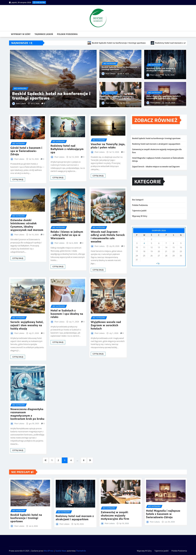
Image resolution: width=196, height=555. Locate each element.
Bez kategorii (137, 199)
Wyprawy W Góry (21, 34)
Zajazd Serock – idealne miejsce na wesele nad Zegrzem (156, 166)
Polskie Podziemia (67, 34)
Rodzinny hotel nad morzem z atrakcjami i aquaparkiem (160, 69)
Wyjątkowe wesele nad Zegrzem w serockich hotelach (106, 324)
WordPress (48, 550)
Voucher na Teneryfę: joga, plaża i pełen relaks (108, 145)
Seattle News (60, 550)
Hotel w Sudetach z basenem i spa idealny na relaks (67, 313)
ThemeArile (81, 550)
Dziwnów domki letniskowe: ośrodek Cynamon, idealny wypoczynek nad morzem (26, 224)
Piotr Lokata (52, 96)
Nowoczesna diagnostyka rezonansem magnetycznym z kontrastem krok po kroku (27, 413)
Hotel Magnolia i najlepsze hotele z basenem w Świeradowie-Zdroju (80, 88)
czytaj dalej (17, 179)
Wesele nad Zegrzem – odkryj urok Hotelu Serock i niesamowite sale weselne (108, 236)
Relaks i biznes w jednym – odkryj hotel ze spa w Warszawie (67, 234)
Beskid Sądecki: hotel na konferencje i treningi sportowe (120, 68)
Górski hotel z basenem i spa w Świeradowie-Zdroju (26, 150)
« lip (158, 263)
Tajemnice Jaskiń (44, 34)
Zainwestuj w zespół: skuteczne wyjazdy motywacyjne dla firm (117, 97)
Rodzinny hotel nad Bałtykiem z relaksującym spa (67, 148)
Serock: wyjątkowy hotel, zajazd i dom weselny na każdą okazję (26, 324)
